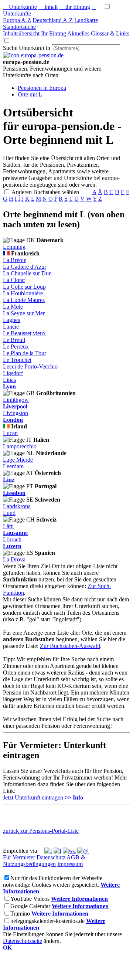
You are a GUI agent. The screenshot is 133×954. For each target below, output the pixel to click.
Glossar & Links (110, 33)
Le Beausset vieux (24, 333)
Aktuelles (78, 33)
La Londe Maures (24, 300)
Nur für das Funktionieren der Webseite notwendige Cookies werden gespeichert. (52, 881)
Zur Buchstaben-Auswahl (70, 646)
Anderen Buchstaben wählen (51, 192)
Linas (9, 380)
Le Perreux (16, 346)
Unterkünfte (20, 7)
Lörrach (12, 539)
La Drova (14, 559)
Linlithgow (16, 400)
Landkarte (86, 20)
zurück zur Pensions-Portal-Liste (41, 831)
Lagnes (11, 320)
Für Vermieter (19, 857)
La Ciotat (14, 280)
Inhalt (48, 7)
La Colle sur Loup (24, 287)
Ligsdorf (13, 373)
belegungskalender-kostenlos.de (47, 921)
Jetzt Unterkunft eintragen (43, 797)
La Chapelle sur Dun (27, 273)
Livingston (15, 413)
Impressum (70, 864)
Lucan (10, 433)
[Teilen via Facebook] (48, 851)
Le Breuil (14, 340)
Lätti (8, 526)
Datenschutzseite (22, 941)
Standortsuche (19, 27)
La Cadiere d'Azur (24, 267)
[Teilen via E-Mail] (83, 851)
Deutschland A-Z (53, 20)
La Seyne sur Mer (24, 313)
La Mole (13, 306)
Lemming (14, 247)
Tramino (20, 913)
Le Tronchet (17, 360)
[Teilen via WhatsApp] (69, 851)
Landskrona (17, 506)
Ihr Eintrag (74, 7)
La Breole (14, 260)
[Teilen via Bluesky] (57, 851)
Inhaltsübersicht (21, 33)
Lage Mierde (18, 459)
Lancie (11, 326)
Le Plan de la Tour (24, 353)
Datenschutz (51, 857)
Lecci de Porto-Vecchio (30, 366)
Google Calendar (30, 906)
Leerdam (13, 466)
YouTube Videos (30, 899)
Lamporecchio (20, 446)
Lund (9, 513)
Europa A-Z (17, 20)
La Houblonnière (23, 293)
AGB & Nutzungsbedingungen (44, 860)
